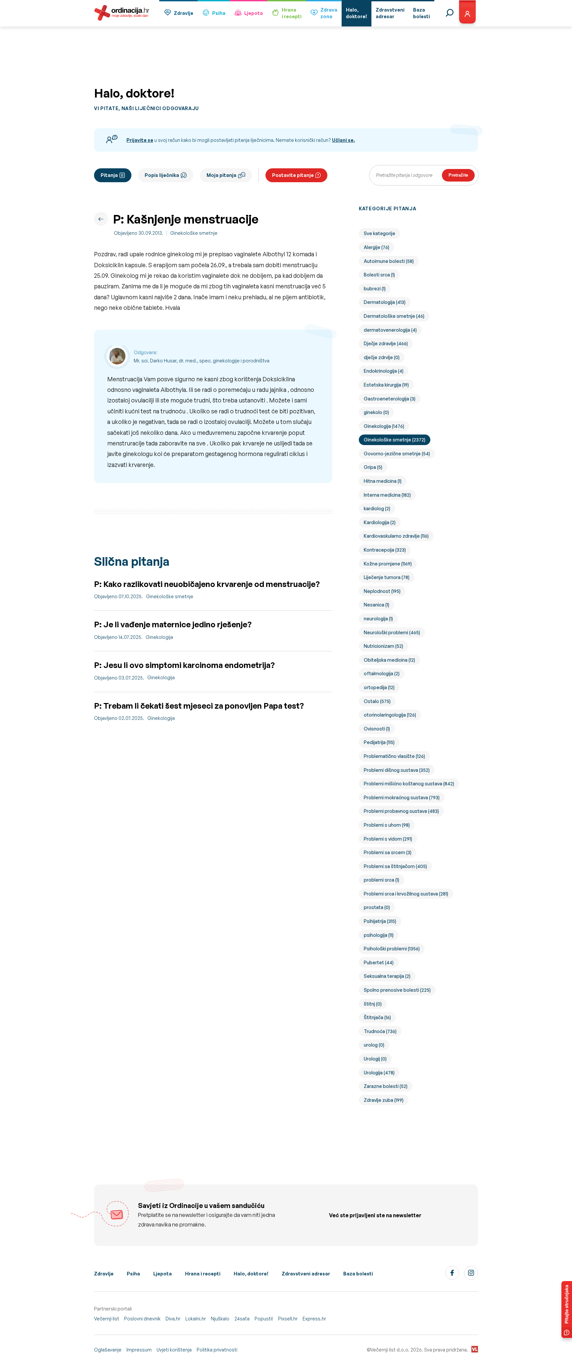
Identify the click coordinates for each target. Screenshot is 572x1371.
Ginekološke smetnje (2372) (394, 439)
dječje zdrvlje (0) (382, 357)
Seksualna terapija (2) (387, 976)
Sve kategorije (379, 233)
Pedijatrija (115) (379, 742)
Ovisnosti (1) (377, 728)
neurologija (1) (378, 618)
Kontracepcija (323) (385, 550)
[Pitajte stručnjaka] (566, 1309)
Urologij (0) (375, 1058)
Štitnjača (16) (377, 1017)
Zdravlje (183, 13)
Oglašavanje (107, 1349)
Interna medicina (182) (387, 495)
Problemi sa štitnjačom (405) (395, 866)
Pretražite (458, 175)
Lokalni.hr (195, 1318)
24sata (242, 1318)
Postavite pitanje (293, 175)
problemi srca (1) (381, 880)
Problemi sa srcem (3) (387, 852)
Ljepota (253, 13)
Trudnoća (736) (380, 1031)
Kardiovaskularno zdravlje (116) (396, 536)
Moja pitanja (221, 175)
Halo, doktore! (251, 1273)
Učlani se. (343, 140)
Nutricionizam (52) (383, 646)
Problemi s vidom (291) (388, 839)
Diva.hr (173, 1318)
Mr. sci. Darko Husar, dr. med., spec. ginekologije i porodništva (201, 360)
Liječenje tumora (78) (386, 577)
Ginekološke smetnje (193, 233)
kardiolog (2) (377, 508)
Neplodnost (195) (382, 591)
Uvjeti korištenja (174, 1349)
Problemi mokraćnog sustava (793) (402, 797)
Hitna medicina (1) (383, 481)
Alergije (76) (376, 247)
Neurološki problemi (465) (392, 632)
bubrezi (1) (375, 288)
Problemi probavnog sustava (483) (401, 811)
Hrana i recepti (202, 1273)
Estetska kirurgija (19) (386, 385)
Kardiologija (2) (380, 522)
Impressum (139, 1349)
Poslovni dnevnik (142, 1318)
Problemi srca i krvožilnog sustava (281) (406, 893)
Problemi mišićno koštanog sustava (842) (409, 783)
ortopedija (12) (379, 687)
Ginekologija (159, 637)
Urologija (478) (379, 1072)
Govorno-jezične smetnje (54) (397, 453)
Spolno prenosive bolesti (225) (397, 990)
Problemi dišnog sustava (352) (397, 770)
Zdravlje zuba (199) (384, 1100)
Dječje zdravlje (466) (386, 343)
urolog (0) (374, 1045)
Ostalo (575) (377, 701)
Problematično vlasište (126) (394, 756)
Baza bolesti (358, 1273)
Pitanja (109, 175)
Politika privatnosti (217, 1349)
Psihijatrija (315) (380, 921)
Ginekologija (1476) (384, 426)
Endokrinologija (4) (384, 371)
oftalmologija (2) (382, 673)
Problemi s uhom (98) (387, 825)
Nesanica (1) (376, 604)
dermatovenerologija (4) (390, 330)
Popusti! (264, 1318)
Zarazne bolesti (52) (385, 1086)
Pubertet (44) (379, 962)
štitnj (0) (373, 1004)
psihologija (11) (379, 935)
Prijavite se (139, 140)
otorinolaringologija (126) (390, 715)
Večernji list (106, 1318)
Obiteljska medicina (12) (389, 660)
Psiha (218, 13)
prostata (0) (377, 907)
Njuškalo (220, 1318)
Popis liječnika (162, 175)
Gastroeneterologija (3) (389, 398)
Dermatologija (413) (384, 302)
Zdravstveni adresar (306, 1273)
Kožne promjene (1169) (388, 563)
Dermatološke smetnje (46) (394, 316)
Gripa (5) (373, 467)
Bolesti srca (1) (379, 274)
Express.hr (314, 1318)
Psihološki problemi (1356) (392, 948)
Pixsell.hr (288, 1318)
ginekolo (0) (376, 412)
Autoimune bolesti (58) (389, 261)
